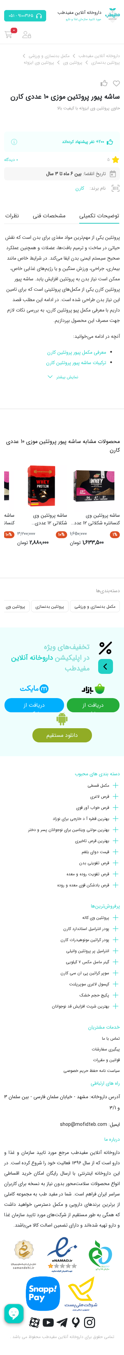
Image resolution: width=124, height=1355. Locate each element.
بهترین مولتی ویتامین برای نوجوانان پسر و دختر (68, 829)
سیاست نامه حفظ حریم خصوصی (91, 1070)
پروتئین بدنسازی (49, 606)
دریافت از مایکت (34, 706)
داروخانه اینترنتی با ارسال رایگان (78, 1173)
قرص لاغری (99, 796)
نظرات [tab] (12, 215)
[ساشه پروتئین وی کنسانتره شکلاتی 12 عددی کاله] (94, 486)
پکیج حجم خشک (94, 995)
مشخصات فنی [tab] (49, 215)
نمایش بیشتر (67, 377)
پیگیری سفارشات (106, 1049)
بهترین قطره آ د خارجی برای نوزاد (81, 818)
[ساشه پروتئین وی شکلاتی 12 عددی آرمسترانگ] (41, 486)
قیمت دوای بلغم (95, 852)
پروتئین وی (15, 606)
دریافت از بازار (93, 706)
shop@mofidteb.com (83, 1124)
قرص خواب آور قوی (92, 807)
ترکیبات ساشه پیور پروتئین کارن (76, 363)
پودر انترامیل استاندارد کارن (86, 928)
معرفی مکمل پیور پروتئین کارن (76, 352)
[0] (8, 34)
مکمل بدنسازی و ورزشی (94, 606)
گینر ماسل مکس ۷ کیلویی (87, 962)
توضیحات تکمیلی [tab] (99, 215)
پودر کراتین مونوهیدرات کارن (85, 940)
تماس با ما (111, 1038)
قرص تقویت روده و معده (87, 874)
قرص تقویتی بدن (94, 863)
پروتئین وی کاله (95, 917)
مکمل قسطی (98, 785)
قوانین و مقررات (106, 1060)
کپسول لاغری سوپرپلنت (89, 984)
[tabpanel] (62, 307)
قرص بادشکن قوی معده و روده (83, 885)
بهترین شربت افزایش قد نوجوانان (80, 1006)
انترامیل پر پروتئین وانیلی (87, 951)
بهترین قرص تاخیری (92, 841)
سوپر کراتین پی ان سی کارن (85, 973)
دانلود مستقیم (62, 735)
